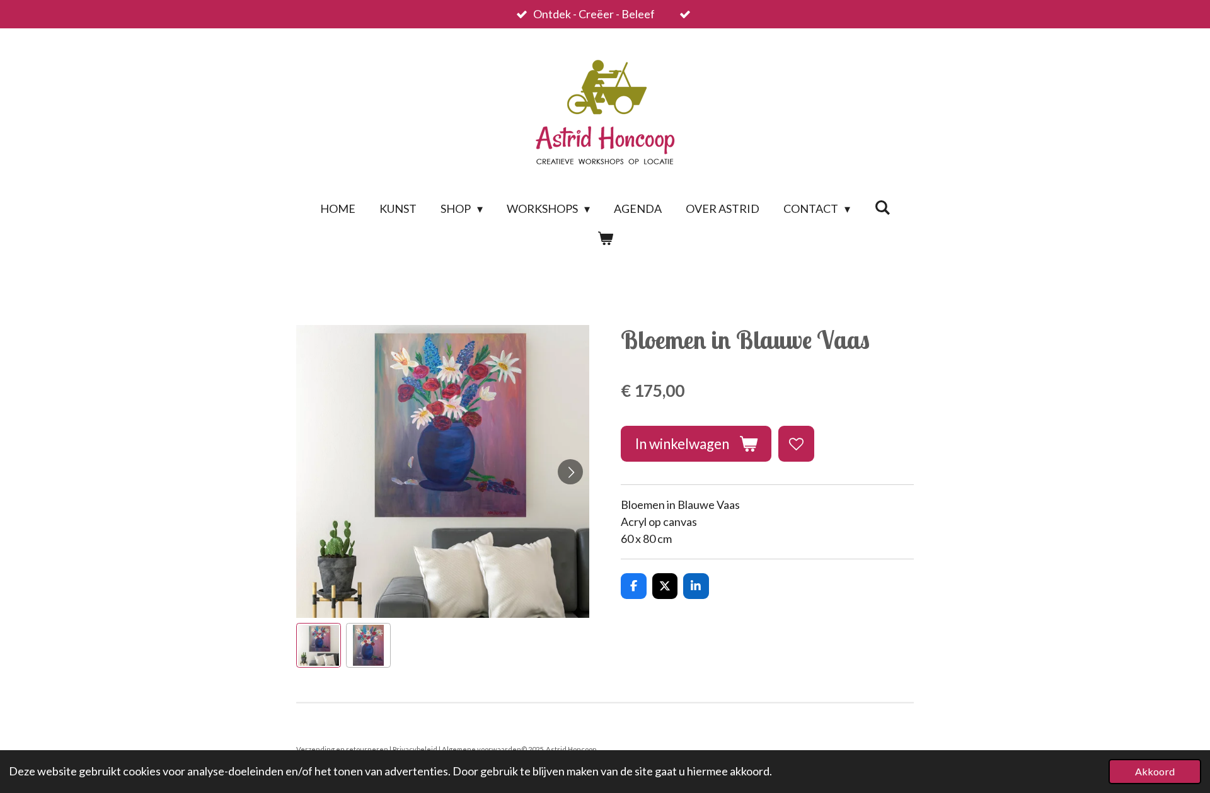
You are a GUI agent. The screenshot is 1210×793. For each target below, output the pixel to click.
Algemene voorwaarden (481, 749)
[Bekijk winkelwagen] (604, 238)
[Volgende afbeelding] (570, 471)
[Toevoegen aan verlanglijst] (796, 443)
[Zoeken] (882, 207)
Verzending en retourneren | (344, 749)
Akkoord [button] (1155, 771)
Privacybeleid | (417, 749)
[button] (318, 645)
